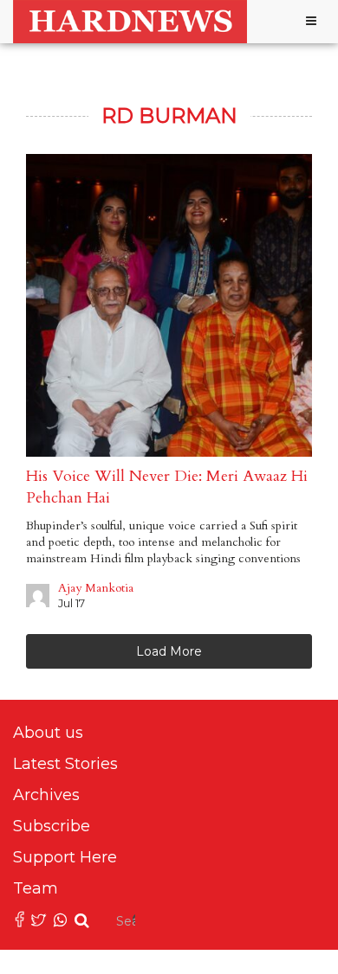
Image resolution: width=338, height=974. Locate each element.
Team (35, 888)
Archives (46, 794)
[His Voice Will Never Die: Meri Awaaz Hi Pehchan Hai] (169, 305)
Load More (169, 651)
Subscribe (51, 826)
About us (48, 732)
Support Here (65, 857)
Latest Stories (65, 763)
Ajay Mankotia (95, 588)
